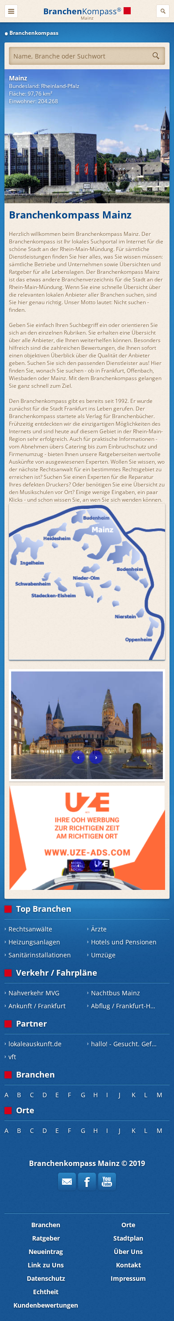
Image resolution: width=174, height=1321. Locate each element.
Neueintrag (46, 1251)
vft (12, 1057)
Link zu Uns (46, 1265)
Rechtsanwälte (30, 929)
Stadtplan (128, 1238)
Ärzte (99, 929)
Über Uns (128, 1251)
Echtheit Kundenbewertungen (45, 1298)
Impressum (128, 1278)
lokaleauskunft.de (35, 1044)
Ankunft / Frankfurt (37, 1006)
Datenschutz (46, 1278)
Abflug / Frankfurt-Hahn (126, 1006)
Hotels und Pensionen (124, 942)
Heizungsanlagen (34, 942)
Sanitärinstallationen (39, 955)
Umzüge (103, 955)
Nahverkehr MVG (33, 993)
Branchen (45, 1224)
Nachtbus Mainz (115, 993)
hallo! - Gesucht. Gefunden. (127, 1044)
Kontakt (128, 1265)
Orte (128, 1224)
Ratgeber (46, 1238)
